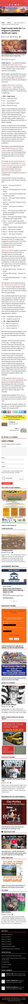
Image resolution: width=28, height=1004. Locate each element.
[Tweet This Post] (5, 412)
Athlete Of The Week (8, 759)
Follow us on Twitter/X (6, 941)
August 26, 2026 (7, 552)
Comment (3, 446)
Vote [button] (11, 640)
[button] (26, 1)
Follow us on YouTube (6, 943)
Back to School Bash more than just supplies (11, 957)
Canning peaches (7, 550)
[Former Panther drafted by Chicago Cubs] (13, 771)
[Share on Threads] (25, 412)
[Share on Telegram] (20, 412)
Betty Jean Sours (5, 968)
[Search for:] (14, 18)
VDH (2, 285)
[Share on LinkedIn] (7, 412)
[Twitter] (12, 4)
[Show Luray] (11, 602)
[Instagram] (18, 4)
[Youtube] (15, 4)
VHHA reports (21, 395)
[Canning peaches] (13, 540)
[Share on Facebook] (2, 412)
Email (2, 462)
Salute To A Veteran (8, 684)
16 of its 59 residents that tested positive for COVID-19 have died (13, 165)
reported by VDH (14, 302)
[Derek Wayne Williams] (13, 696)
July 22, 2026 (6, 784)
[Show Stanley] (16, 602)
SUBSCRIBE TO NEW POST (7, 936)
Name (3, 457)
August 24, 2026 (7, 708)
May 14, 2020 (6, 36)
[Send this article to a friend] (12, 412)
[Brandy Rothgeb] (3, 991)
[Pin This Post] (9, 412)
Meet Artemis (6, 914)
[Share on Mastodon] (18, 412)
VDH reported (19, 237)
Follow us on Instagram (6, 945)
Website (3, 466)
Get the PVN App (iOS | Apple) (8, 948)
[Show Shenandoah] (12, 602)
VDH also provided (6, 250)
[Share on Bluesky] (23, 412)
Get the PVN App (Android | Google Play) (10, 950)
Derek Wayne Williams (8, 706)
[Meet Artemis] (13, 904)
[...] (25, 561)
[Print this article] (14, 412)
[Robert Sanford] (3, 984)
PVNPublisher (15, 36)
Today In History (7, 528)
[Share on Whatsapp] (16, 412)
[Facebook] (9, 4)
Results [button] (16, 640)
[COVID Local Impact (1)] (14, 53)
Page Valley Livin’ (9, 833)
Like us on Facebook (6, 938)
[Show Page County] (15, 602)
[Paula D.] (3, 977)
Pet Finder (4, 892)
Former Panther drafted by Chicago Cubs (13, 781)
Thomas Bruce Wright (6, 966)
